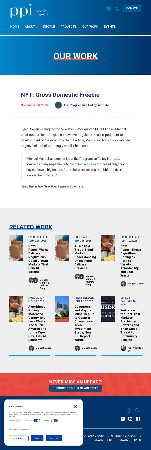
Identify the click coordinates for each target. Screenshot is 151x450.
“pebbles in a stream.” (85, 164)
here (80, 186)
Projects (69, 26)
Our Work (90, 26)
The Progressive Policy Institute (86, 105)
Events (110, 26)
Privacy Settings (129, 440)
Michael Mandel (44, 281)
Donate (132, 8)
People (49, 26)
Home (14, 26)
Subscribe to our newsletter (76, 388)
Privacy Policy (103, 440)
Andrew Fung (44, 287)
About (30, 26)
